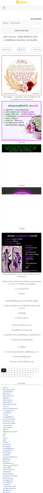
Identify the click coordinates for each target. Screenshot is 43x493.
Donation (6, 406)
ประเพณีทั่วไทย (8, 482)
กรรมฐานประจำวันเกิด (10, 476)
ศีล (4, 436)
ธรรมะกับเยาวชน (8, 421)
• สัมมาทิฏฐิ (21, 313)
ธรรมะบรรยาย (7, 425)
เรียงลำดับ (6, 49)
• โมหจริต (21, 185)
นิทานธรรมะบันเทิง (9, 423)
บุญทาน (5, 438)
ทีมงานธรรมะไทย (8, 389)
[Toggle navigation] (4, 8)
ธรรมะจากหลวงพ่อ (9, 419)
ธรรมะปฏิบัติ (7, 467)
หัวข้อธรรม (6, 455)
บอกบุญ (5, 415)
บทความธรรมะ (15, 23)
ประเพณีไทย (7, 413)
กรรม (4, 434)
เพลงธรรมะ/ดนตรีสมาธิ (10, 465)
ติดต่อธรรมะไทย (8, 396)
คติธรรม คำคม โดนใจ (10, 432)
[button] (9, 370)
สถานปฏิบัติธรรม (8, 417)
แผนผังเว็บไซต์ (7, 392)
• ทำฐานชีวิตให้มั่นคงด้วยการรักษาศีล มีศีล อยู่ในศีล (21, 301)
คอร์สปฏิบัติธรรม (8, 448)
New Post (36, 49)
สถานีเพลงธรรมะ (8, 463)
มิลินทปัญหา (7, 459)
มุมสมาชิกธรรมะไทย (9, 404)
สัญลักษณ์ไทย (7, 402)
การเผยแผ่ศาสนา (8, 411)
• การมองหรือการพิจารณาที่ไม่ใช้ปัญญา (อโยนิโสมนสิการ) (21, 335)
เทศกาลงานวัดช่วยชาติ (10, 408)
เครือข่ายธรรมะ (8, 400)
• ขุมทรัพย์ (21, 293)
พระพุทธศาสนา (8, 450)
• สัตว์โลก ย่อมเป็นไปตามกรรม (22, 325)
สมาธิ (4, 440)
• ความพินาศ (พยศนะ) (21, 318)
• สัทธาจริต (21, 142)
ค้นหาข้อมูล (6, 394)
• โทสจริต (21, 228)
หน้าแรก (5, 23)
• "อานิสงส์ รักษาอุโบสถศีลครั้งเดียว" (21, 340)
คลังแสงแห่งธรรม (8, 469)
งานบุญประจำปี (8, 480)
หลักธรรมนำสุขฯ (8, 474)
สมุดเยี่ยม (6, 398)
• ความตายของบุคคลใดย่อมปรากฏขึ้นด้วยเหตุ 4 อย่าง (21, 352)
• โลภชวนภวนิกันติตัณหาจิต (21, 357)
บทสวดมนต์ (6, 471)
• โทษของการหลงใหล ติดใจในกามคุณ (21, 361)
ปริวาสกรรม (7, 444)
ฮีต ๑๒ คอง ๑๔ (8, 478)
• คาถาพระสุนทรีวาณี (21, 289)
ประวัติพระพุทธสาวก (9, 488)
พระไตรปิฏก (7, 453)
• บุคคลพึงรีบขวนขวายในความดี (21, 330)
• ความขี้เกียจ (21, 347)
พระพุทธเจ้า (6, 484)
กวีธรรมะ (6, 429)
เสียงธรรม (6, 461)
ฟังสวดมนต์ (6, 446)
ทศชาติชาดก (7, 490)
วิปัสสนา (5, 442)
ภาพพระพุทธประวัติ (9, 486)
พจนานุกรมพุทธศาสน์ (10, 457)
